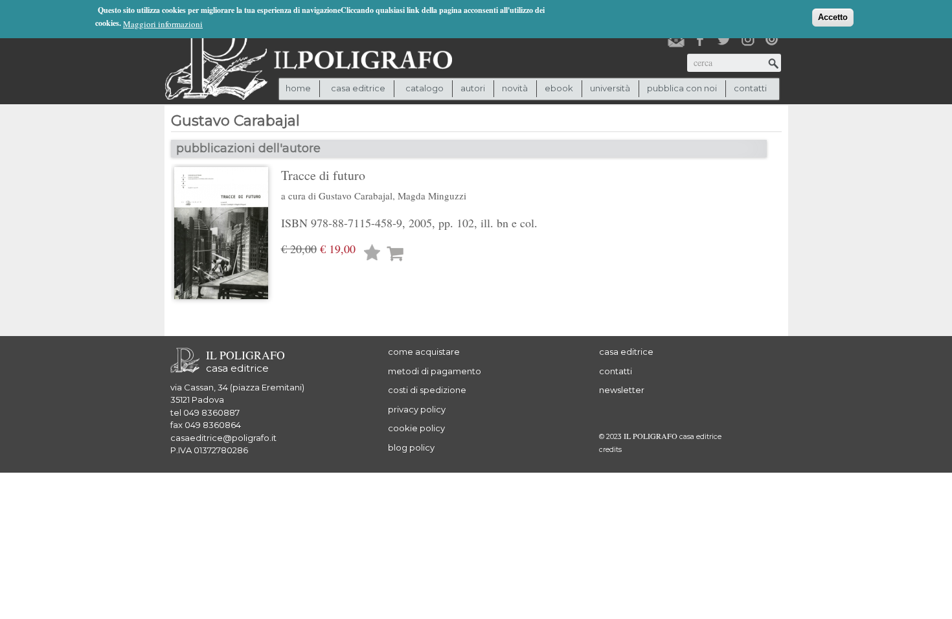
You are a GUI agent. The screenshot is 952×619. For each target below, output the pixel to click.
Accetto (833, 17)
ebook (559, 88)
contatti (750, 88)
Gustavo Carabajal (355, 195)
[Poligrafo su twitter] (724, 39)
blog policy (411, 447)
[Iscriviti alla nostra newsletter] (676, 39)
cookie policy (416, 428)
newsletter (621, 390)
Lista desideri (372, 254)
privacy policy (417, 409)
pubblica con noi (682, 88)
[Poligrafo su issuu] (772, 39)
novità (515, 88)
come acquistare (424, 351)
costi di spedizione (427, 390)
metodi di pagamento (434, 371)
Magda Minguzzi (432, 195)
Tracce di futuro (323, 175)
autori (472, 88)
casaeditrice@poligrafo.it (223, 438)
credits (610, 449)
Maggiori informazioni (163, 24)
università (610, 88)
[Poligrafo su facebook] (700, 39)
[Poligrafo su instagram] (748, 39)
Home (298, 88)
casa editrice (626, 351)
